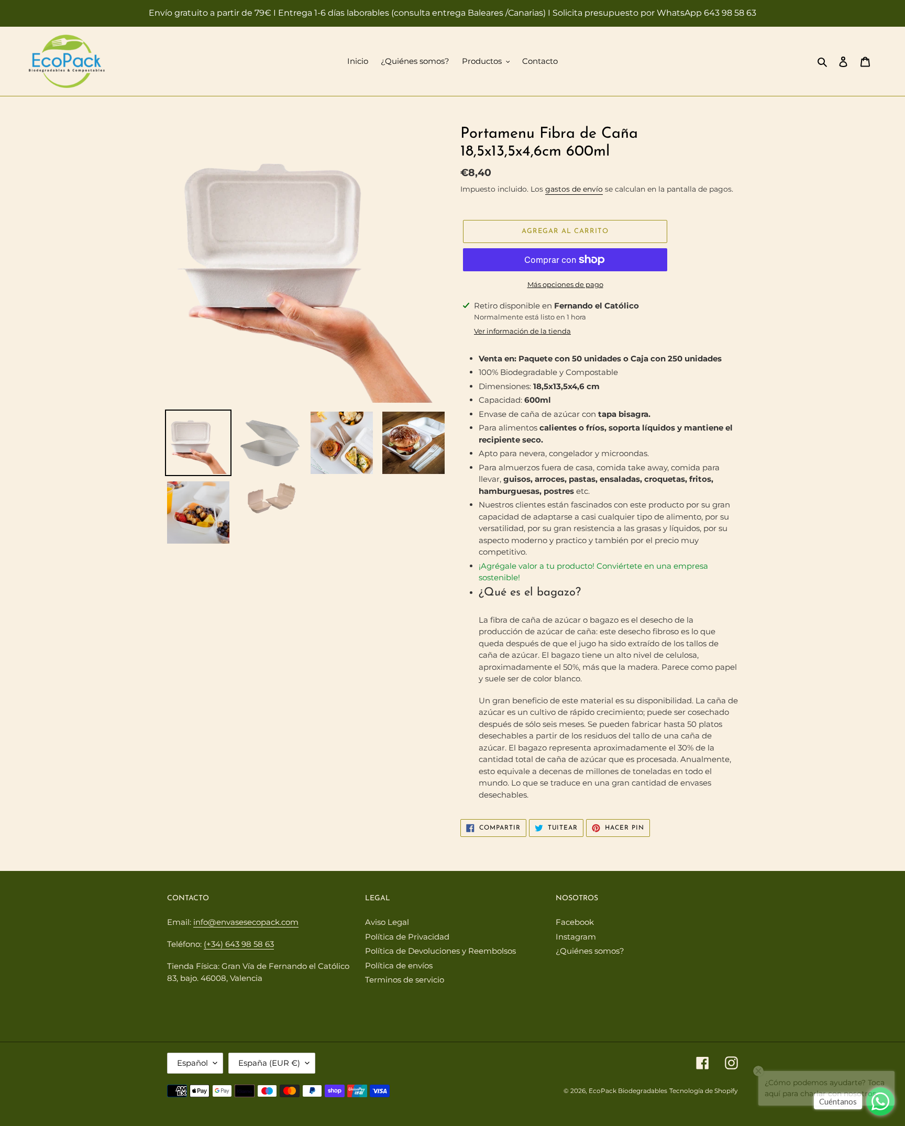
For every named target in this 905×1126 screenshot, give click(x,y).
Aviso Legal (387, 922)
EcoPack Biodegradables (628, 1091)
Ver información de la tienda (522, 331)
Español (192, 1063)
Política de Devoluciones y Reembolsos (440, 951)
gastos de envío (574, 189)
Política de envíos (399, 965)
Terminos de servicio (404, 980)
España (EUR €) (269, 1063)
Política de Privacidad (407, 937)
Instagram (576, 937)
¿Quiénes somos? (590, 951)
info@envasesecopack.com (246, 922)
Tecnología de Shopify (703, 1091)
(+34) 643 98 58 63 (239, 944)
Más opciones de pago (565, 284)
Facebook (575, 922)
